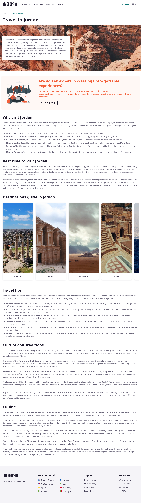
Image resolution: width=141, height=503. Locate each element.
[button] (135, 4)
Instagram (126, 480)
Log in (126, 4)
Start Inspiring (48, 103)
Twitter (125, 487)
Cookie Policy (90, 487)
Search (27, 4)
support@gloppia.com (15, 481)
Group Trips (38, 4)
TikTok (124, 491)
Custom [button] (49, 4)
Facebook (126, 483)
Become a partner (92, 480)
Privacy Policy (90, 483)
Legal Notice (89, 491)
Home (5, 13)
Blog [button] (59, 4)
